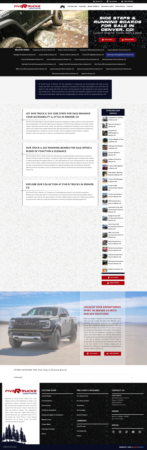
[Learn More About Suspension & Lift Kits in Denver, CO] (113, 119)
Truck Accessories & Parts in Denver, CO (86, 59)
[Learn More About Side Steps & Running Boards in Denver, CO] (113, 174)
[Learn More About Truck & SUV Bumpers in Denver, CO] (113, 180)
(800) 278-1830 (117, 402)
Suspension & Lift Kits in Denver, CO (44, 50)
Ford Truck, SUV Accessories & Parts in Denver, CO (110, 64)
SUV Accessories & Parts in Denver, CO (114, 59)
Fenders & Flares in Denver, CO (69, 55)
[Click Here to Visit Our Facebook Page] (113, 431)
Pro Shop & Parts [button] (107, 6)
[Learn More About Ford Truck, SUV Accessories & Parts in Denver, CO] (113, 227)
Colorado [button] (18, 378)
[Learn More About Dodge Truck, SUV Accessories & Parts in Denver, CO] (113, 218)
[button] (97, 1)
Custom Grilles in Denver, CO (48, 55)
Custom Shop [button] (72, 6)
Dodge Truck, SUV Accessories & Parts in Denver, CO (75, 64)
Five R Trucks (116, 396)
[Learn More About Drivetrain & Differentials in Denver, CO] (113, 133)
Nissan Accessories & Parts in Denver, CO (89, 69)
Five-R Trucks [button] (120, 6)
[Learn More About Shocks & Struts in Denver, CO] (113, 125)
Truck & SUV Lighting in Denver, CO (93, 55)
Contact (130, 6)
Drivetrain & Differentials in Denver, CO (92, 50)
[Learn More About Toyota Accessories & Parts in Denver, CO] (113, 256)
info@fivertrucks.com (119, 405)
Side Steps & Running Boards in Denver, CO (120, 55)
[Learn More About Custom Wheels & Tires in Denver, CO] (113, 140)
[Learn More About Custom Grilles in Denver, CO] (113, 154)
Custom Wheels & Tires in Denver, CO (119, 50)
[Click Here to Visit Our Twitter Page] (139, 431)
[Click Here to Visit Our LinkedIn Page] (126, 431)
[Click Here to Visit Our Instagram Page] (120, 431)
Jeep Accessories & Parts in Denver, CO (62, 69)
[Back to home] (27, 6)
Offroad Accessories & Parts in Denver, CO (65, 74)
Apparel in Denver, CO (88, 74)
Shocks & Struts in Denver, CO (67, 50)
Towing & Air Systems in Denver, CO (25, 55)
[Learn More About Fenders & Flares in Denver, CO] (113, 160)
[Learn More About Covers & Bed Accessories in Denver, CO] (113, 188)
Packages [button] (82, 6)
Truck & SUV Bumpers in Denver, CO (32, 59)
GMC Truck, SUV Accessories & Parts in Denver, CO (31, 69)
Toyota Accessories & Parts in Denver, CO (118, 69)
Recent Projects (93, 6)
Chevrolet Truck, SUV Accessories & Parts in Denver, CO (39, 64)
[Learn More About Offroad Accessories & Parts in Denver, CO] (113, 262)
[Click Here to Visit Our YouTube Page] (133, 431)
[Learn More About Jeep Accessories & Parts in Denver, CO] (113, 243)
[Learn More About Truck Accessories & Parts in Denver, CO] (113, 195)
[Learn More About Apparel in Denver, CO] (113, 269)
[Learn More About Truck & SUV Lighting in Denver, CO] (113, 167)
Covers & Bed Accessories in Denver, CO (59, 59)
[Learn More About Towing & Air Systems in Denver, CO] (113, 147)
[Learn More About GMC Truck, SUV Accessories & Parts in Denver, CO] (113, 235)
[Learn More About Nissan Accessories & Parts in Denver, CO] (113, 249)
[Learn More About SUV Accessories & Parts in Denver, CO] (113, 202)
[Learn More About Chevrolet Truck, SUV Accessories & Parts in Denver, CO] (113, 210)
